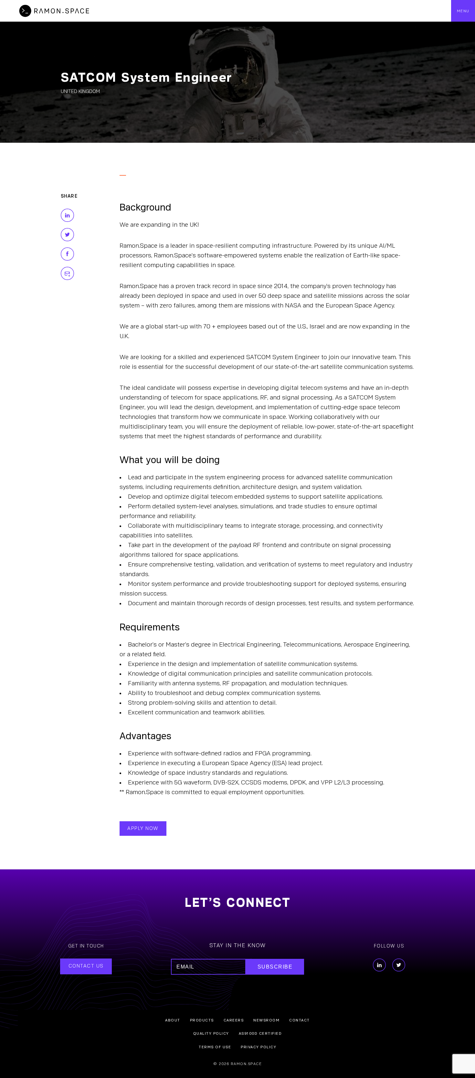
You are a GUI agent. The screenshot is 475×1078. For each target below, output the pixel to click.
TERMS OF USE (215, 1047)
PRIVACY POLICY (258, 1047)
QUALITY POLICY (211, 1033)
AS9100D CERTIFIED (260, 1033)
